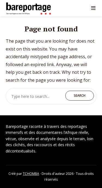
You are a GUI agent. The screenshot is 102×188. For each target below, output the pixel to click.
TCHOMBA (31, 173)
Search (79, 95)
